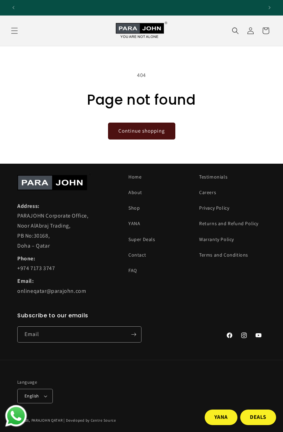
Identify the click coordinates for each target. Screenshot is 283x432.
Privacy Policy (214, 208)
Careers (207, 192)
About (135, 192)
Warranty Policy (216, 239)
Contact (137, 255)
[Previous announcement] (13, 7)
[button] (14, 30)
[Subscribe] (133, 334)
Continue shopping (141, 130)
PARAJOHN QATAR (47, 420)
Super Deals (141, 239)
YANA (134, 223)
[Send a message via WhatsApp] (16, 416)
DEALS (258, 417)
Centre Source (103, 420)
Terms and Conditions (223, 255)
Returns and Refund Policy (228, 223)
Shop (134, 208)
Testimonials (213, 177)
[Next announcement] (269, 7)
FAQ (132, 270)
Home (135, 177)
